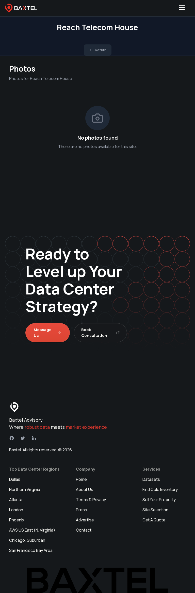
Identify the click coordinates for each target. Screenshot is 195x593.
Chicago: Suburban (27, 540)
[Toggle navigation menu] (182, 8)
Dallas (14, 479)
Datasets (151, 479)
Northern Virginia (24, 489)
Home (81, 479)
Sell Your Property (159, 499)
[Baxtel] (21, 8)
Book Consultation (94, 332)
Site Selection (155, 510)
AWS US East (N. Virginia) (32, 530)
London (16, 510)
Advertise (85, 520)
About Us (84, 489)
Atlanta (15, 499)
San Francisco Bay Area (31, 550)
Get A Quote (154, 520)
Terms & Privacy (91, 499)
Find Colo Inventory (160, 489)
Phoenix (16, 520)
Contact (83, 530)
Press (81, 510)
